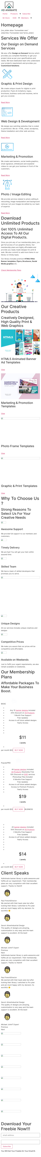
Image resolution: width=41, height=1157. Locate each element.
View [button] (3, 370)
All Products (29, 713)
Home (5, 14)
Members (25, 18)
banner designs (22, 710)
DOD (15, 18)
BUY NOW (19, 750)
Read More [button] (5, 102)
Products (14, 14)
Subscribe (26, 14)
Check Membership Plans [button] (11, 270)
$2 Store (6, 18)
